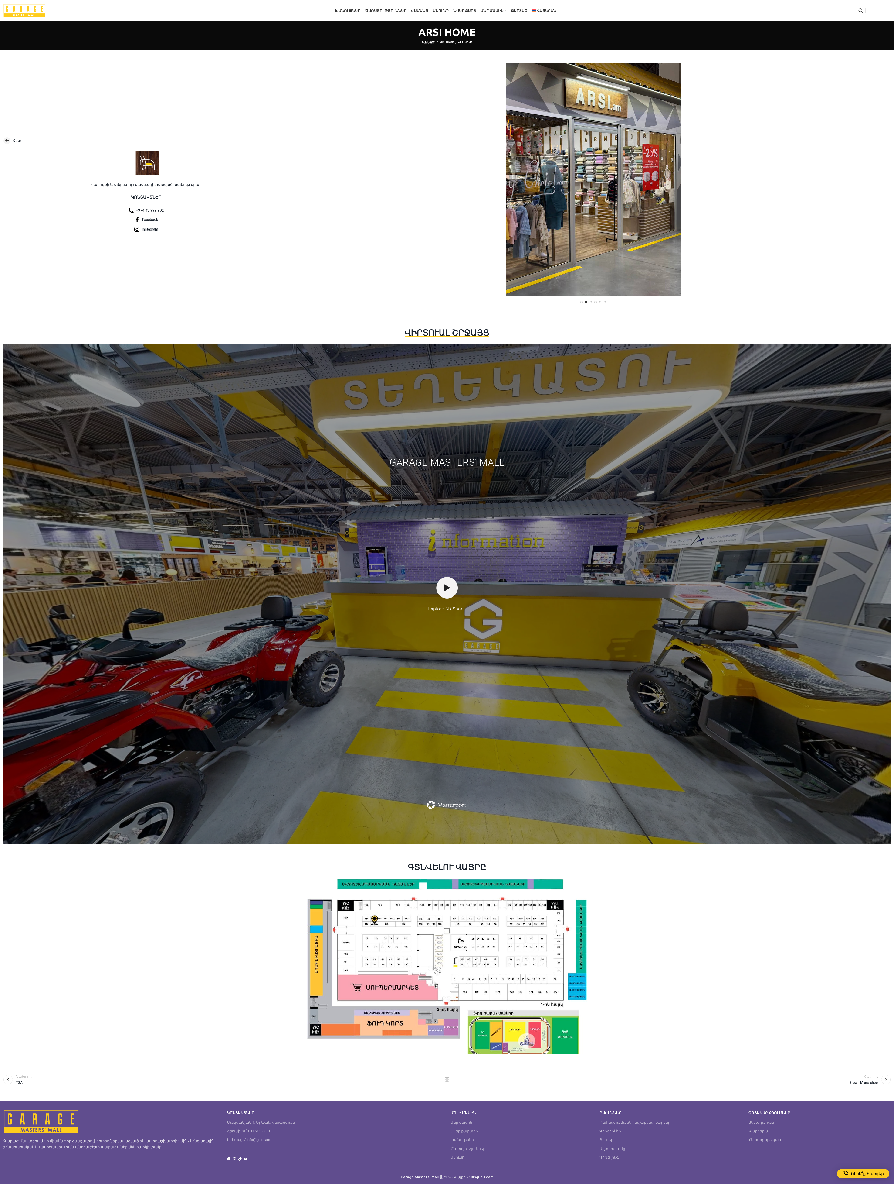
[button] (863, 1173)
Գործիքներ (610, 1131)
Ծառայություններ (467, 1148)
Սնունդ (457, 1157)
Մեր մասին (461, 1122)
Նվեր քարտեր (464, 1131)
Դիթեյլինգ (609, 1157)
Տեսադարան (761, 1122)
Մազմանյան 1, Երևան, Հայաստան (261, 1122)
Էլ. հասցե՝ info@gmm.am (248, 1140)
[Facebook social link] (870, 10)
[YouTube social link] (881, 10)
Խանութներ (462, 1140)
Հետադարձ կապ (765, 1140)
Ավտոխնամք (612, 1148)
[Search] (860, 10)
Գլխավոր (428, 42)
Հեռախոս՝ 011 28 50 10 (248, 1131)
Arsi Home (447, 42)
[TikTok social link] (888, 10)
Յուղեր (606, 1140)
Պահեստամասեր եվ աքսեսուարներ (634, 1122)
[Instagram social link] (875, 10)
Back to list (447, 1079)
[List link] (146, 140)
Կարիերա (758, 1131)
